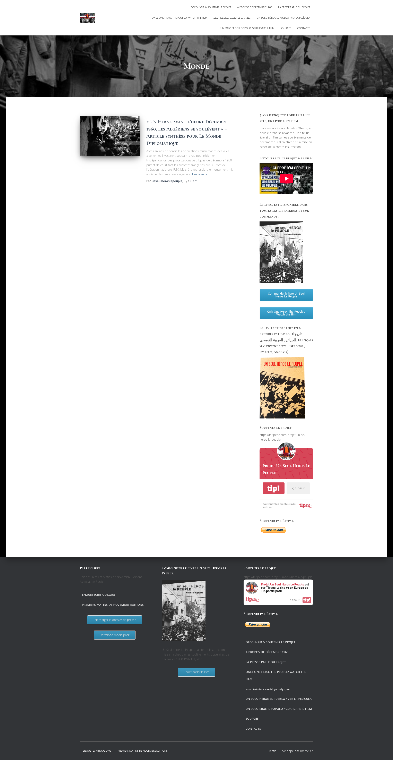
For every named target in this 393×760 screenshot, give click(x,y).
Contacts (303, 28)
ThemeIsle (306, 751)
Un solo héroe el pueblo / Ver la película (283, 17)
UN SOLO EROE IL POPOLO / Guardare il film (247, 28)
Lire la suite (199, 174)
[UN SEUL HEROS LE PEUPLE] (87, 18)
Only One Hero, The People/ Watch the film (179, 17)
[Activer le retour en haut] (385, 752)
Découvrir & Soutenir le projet (211, 7)
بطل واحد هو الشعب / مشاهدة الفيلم (232, 17)
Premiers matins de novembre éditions (113, 605)
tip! (273, 488)
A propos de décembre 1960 (254, 7)
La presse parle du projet (294, 7)
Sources (285, 28)
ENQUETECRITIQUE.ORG (98, 595)
